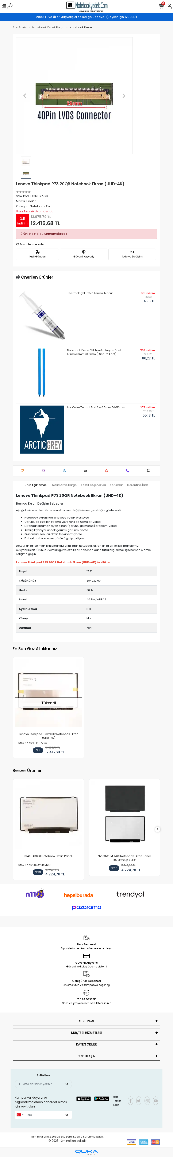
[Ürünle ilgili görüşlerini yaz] (65, 470)
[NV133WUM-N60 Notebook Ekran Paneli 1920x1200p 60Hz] (48, 816)
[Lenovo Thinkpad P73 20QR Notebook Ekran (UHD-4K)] (48, 694)
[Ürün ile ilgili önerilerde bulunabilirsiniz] (149, 470)
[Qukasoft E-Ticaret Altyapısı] (86, 1152)
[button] (25, 95)
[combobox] (20, 1115)
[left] (15, 829)
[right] (157, 829)
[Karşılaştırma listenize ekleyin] (86, 470)
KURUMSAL (86, 1021)
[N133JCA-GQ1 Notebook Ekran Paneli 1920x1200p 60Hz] (124, 816)
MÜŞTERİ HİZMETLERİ (86, 1032)
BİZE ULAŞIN (87, 1056)
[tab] (36, 485)
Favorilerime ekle (31, 244)
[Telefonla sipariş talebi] (128, 470)
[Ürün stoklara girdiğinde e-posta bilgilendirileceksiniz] (107, 470)
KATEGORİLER (86, 1044)
